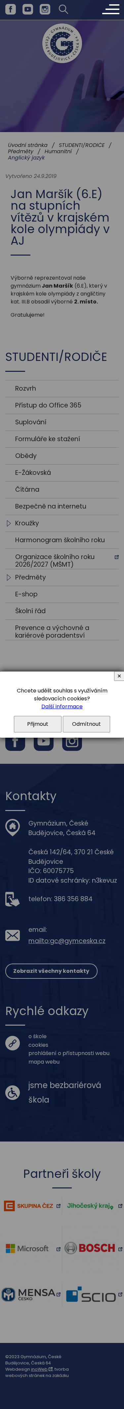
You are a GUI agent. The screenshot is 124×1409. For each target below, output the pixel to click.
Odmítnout (86, 724)
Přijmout (37, 724)
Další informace (62, 706)
